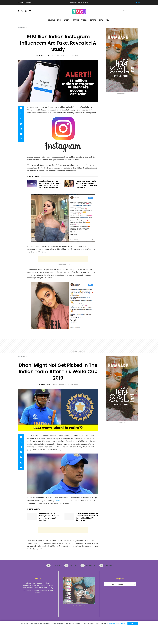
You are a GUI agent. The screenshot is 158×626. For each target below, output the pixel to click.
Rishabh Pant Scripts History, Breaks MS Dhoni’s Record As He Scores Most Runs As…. (49, 517)
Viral (108, 20)
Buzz (59, 20)
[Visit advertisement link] (121, 60)
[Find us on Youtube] (30, 11)
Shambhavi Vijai (44, 55)
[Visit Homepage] (79, 11)
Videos (84, 20)
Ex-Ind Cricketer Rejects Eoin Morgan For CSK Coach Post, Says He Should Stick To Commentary (87, 517)
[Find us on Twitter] (22, 10)
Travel (76, 20)
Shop (138, 3)
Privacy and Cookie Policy (116, 623)
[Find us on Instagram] (26, 11)
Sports (67, 20)
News (101, 20)
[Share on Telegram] (21, 123)
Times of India (60, 500)
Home (20, 28)
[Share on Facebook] (21, 108)
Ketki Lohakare (45, 384)
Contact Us (28, 3)
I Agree (133, 623)
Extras (93, 20)
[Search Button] (138, 11)
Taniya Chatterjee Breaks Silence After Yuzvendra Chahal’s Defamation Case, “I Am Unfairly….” (87, 184)
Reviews (51, 20)
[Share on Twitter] (21, 113)
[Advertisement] (63, 259)
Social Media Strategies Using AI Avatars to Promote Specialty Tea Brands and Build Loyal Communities (50, 184)
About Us (20, 3)
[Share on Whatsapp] (21, 118)
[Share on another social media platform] (21, 139)
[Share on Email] (21, 134)
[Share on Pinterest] (21, 128)
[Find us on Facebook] (18, 11)
